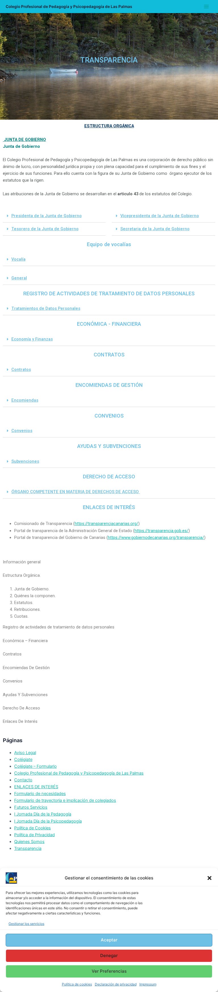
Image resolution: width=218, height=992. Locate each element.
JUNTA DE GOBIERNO (24, 139)
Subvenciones (25, 461)
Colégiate (23, 759)
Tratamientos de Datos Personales (45, 308)
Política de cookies (77, 984)
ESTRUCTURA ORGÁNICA (109, 125)
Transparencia (27, 848)
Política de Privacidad (34, 834)
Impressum (147, 984)
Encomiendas (24, 400)
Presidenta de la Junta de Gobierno (46, 215)
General (19, 278)
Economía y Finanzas (32, 339)
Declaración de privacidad (116, 984)
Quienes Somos (29, 841)
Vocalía (18, 259)
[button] (209, 878)
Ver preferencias (109, 971)
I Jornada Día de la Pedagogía (42, 814)
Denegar (109, 955)
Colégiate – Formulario (35, 766)
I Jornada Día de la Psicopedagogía (48, 821)
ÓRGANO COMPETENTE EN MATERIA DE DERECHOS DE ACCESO (75, 491)
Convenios (21, 430)
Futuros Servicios (30, 807)
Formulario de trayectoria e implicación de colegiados (65, 800)
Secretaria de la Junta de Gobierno (155, 228)
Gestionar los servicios (26, 924)
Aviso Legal (25, 752)
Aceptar (109, 940)
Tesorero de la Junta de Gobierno (45, 228)
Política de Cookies (32, 828)
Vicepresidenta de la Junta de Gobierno (159, 215)
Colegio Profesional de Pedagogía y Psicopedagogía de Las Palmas (69, 6)
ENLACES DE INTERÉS (36, 786)
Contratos (21, 369)
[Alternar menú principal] (206, 7)
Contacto (23, 780)
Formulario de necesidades (40, 793)
